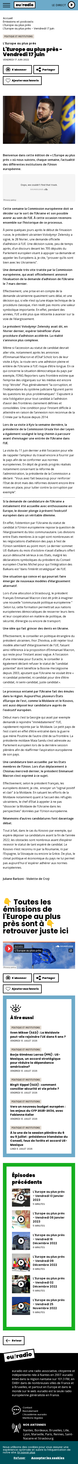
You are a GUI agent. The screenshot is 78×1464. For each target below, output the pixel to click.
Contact (27, 1407)
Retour (17, 1340)
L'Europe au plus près (17, 25)
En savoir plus (26, 1452)
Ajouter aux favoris (25, 80)
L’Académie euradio (35, 1414)
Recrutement (30, 1411)
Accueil (8, 18)
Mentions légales (33, 1418)
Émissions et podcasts (18, 21)
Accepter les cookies (47, 1458)
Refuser (19, 1458)
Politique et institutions (18, 36)
